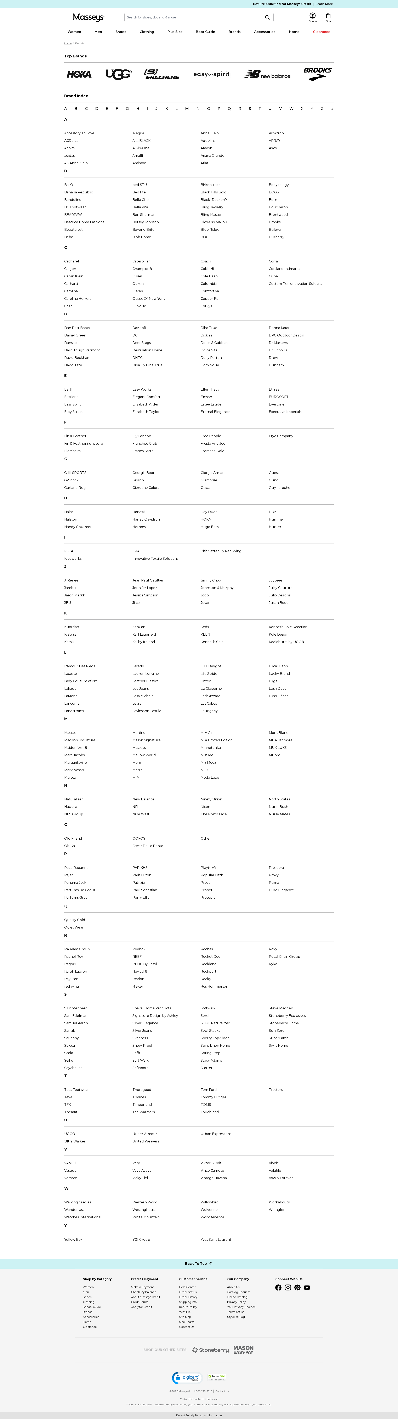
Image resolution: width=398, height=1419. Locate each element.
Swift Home (278, 1046)
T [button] (259, 108)
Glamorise (209, 480)
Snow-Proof (142, 1046)
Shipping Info (188, 1302)
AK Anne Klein (76, 163)
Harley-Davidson (146, 519)
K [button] (166, 108)
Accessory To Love (79, 133)
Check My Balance (143, 1292)
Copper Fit (209, 299)
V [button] (280, 108)
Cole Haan (209, 276)
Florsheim (72, 451)
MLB (204, 770)
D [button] (96, 108)
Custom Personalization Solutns (295, 284)
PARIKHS (140, 868)
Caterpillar (141, 261)
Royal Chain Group (284, 957)
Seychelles (73, 1068)
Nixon (205, 807)
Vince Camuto (212, 1171)
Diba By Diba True (147, 365)
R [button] (240, 108)
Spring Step (210, 1053)
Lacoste (70, 674)
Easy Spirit (72, 404)
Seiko (68, 1060)
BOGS (274, 192)
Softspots (140, 1068)
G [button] (127, 108)
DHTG (137, 358)
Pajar (68, 875)
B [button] (75, 108)
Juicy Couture (280, 588)
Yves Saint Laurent (216, 1240)
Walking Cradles (77, 1202)
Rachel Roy (73, 957)
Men (98, 32)
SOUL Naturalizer (215, 1023)
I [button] (147, 108)
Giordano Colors (145, 488)
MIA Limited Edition (217, 740)
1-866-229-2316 (203, 1391)
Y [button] (312, 108)
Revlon (138, 979)
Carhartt (71, 284)
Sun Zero (276, 1031)
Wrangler (277, 1210)
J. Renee (71, 580)
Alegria (138, 133)
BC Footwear (75, 207)
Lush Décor (278, 696)
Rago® (70, 964)
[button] (187, 1378)
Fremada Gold (212, 451)
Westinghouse (144, 1210)
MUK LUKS (278, 748)
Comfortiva (210, 291)
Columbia (209, 284)
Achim (69, 148)
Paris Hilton (141, 875)
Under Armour (144, 1134)
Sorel (205, 1016)
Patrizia (138, 883)
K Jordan (71, 627)
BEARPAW (73, 215)
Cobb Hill (208, 269)
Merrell (138, 770)
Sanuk (69, 1031)
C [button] (86, 108)
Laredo (138, 666)
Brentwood (278, 215)
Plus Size (175, 32)
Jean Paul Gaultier (148, 580)
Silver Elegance (145, 1023)
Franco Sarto (143, 451)
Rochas (207, 949)
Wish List (185, 1311)
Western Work (144, 1202)
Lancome (72, 703)
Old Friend (73, 838)
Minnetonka (211, 748)
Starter (206, 1068)
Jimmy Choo (211, 580)
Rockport (208, 972)
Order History (188, 1297)
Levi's (136, 703)
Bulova (275, 230)
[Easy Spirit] (212, 74)
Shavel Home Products (151, 1008)
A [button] (65, 108)
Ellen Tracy (210, 389)
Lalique (70, 689)
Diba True (209, 328)
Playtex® (208, 868)
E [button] (107, 108)
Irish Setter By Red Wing (221, 551)
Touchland (210, 1112)
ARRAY (274, 141)
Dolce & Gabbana (215, 343)
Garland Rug (75, 488)
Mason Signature (146, 740)
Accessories (264, 32)
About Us (233, 1287)
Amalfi (137, 156)
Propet (206, 890)
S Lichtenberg (76, 1008)
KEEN (205, 634)
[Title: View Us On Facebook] (278, 1287)
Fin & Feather (75, 436)
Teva (68, 1097)
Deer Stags (141, 343)
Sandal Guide (92, 1307)
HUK (273, 512)
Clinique (139, 306)
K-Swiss (70, 634)
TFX (67, 1105)
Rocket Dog (211, 957)
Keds (205, 627)
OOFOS (138, 838)
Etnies (274, 389)
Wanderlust (74, 1210)
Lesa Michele (143, 696)
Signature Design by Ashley (155, 1016)
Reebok (139, 949)
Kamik (69, 642)
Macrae (70, 733)
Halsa (68, 512)
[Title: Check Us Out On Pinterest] (297, 1287)
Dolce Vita (209, 350)
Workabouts (279, 1202)
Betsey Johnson (145, 222)
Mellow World (144, 755)
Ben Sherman (143, 215)
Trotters (276, 1090)
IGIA (136, 551)
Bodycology (279, 185)
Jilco (136, 603)
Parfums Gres (75, 897)
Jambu (70, 588)
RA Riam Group (77, 949)
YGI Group (141, 1240)
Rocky (206, 979)
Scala (68, 1053)
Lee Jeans (140, 689)
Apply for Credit (141, 1307)
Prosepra (208, 897)
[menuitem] (74, 31)
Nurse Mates (279, 814)
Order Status (188, 1292)
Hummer (276, 519)
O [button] (208, 108)
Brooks (274, 222)
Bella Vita (140, 207)
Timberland (142, 1105)
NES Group (73, 814)
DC (134, 335)
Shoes (120, 32)
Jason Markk (74, 595)
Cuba (273, 276)
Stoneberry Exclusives (287, 1016)
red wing (71, 986)
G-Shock (71, 480)
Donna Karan (279, 328)
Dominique (210, 365)
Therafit (71, 1112)
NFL (135, 807)
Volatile (275, 1171)
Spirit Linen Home (215, 1046)
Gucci (205, 488)
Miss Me (207, 755)
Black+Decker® (214, 200)
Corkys (206, 306)
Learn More (324, 4)
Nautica (70, 807)
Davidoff (139, 328)
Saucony (71, 1038)
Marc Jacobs (74, 755)
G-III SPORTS (75, 473)
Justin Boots (279, 603)
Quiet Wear (74, 927)
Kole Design (279, 634)
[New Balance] (267, 74)
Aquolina (208, 141)
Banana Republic (78, 192)
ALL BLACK (141, 141)
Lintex (206, 681)
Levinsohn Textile (146, 711)
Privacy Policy (236, 1302)
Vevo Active (142, 1171)
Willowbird (210, 1202)
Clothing (147, 32)
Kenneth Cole (212, 642)
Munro (274, 755)
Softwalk (208, 1008)
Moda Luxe (210, 777)
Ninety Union (211, 799)
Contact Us (186, 1326)
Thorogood (141, 1090)
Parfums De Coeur (79, 890)
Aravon (206, 148)
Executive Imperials (285, 412)
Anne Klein (210, 133)
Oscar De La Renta (147, 846)
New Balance (143, 799)
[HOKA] (78, 74)
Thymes (139, 1097)
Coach (206, 261)
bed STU (139, 185)
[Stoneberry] (210, 1349)
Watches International (82, 1217)
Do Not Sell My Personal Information (199, 1415)
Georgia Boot (143, 473)
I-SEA (68, 551)
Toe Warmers (143, 1112)
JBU (67, 603)
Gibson (138, 480)
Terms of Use (235, 1311)
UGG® (69, 1134)
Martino (138, 733)
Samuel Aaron (76, 1023)
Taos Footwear (76, 1090)
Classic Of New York (148, 299)
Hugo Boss (209, 527)
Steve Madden (281, 1008)
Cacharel (71, 261)
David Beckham (77, 358)
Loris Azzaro (210, 696)
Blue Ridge (210, 230)
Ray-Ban (71, 979)
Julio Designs (279, 595)
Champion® (142, 269)
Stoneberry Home (284, 1023)
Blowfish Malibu (214, 222)
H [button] (137, 108)
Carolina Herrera (77, 299)
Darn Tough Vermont (82, 350)
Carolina (71, 291)
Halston (70, 519)
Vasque (70, 1171)
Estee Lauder (212, 404)
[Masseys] (88, 17)
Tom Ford (209, 1090)
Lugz (273, 681)
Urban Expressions (216, 1134)
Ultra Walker (74, 1141)
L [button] (176, 108)
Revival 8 (139, 972)
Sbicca (69, 1046)
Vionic (274, 1163)
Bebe (68, 237)
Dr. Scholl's (278, 350)
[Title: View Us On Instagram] (288, 1287)
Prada (205, 883)
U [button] (270, 108)
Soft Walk (140, 1060)
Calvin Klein (73, 276)
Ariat (204, 163)
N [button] (198, 108)
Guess (274, 473)
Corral (274, 261)
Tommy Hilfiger (213, 1097)
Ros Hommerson (214, 986)
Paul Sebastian (144, 890)
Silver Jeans (142, 1031)
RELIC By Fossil (144, 964)
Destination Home (147, 350)
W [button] (291, 108)
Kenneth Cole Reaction (288, 627)
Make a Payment (142, 1287)
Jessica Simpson (145, 595)
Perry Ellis (140, 897)
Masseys (139, 748)
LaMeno (71, 696)
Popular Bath (212, 875)
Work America (212, 1217)
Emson (206, 397)
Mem (136, 763)
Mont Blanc (278, 733)
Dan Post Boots (77, 328)
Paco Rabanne (76, 868)
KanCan (138, 627)
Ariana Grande (212, 156)
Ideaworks (72, 559)
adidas (69, 156)
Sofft (136, 1053)
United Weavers (145, 1141)
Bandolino (72, 200)
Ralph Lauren (75, 972)
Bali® (68, 185)
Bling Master (211, 215)
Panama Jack (75, 883)
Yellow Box (73, 1240)
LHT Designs (211, 666)
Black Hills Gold (214, 192)
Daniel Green (75, 335)
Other (206, 838)
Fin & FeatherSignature (83, 443)
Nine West (140, 814)
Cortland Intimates (284, 269)
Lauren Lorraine (145, 674)
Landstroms (74, 711)
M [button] (187, 108)
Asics (273, 148)
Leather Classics (145, 681)
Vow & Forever (281, 1178)
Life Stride (209, 674)
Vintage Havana (214, 1178)
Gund (274, 480)
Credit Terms (139, 1302)
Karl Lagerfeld (144, 634)
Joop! (205, 595)
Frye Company (281, 436)
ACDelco (71, 141)
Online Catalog (237, 1297)
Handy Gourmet (78, 527)
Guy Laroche (279, 488)
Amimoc (139, 163)
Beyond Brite (143, 230)
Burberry (276, 237)
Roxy (273, 949)
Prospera (276, 868)
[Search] (267, 17)
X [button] (302, 108)
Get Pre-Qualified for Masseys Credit (282, 4)
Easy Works (141, 389)
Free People (211, 436)
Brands (235, 32)
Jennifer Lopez (144, 588)
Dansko (70, 343)
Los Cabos (209, 703)
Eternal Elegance (215, 412)
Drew (273, 358)
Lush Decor (278, 689)
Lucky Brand (279, 674)
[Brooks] (318, 74)
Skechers (140, 1038)
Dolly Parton (211, 358)
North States (279, 799)
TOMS (206, 1105)
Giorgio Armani (213, 473)
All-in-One (140, 148)
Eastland (71, 397)
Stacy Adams (211, 1060)
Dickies (206, 335)
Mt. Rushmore (280, 740)
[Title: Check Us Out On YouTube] (307, 1287)
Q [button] (229, 108)
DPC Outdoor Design (286, 335)
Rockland (209, 964)
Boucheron (278, 207)
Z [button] (322, 108)
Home (294, 32)
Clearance (321, 32)
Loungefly (209, 711)
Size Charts (186, 1321)
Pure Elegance (281, 890)
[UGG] (118, 74)
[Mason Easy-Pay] (244, 1350)
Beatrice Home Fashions (84, 222)
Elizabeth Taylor (146, 412)
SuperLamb (279, 1038)
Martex (70, 777)
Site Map (185, 1316)
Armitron (276, 133)
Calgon (70, 269)
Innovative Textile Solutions (155, 559)
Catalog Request (238, 1292)
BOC (204, 237)
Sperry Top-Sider (215, 1038)
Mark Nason (74, 770)
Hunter (275, 527)
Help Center (187, 1287)
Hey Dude (209, 512)
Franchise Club (144, 443)
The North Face (214, 814)
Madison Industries (79, 740)
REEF (137, 957)
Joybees (275, 580)
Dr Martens (278, 343)
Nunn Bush (278, 807)
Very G (137, 1163)
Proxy (274, 875)
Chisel (137, 276)
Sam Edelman (75, 1016)
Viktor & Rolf (211, 1163)
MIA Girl (207, 733)
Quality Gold (74, 920)
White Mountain (146, 1217)
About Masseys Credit (145, 1297)
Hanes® (139, 512)
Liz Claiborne (211, 689)
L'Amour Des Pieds (79, 666)
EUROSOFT (279, 397)
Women (74, 32)
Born (273, 200)
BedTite (139, 192)
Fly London (141, 436)
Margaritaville (75, 763)
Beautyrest (73, 230)
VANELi (70, 1163)
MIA (135, 777)
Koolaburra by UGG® (286, 642)
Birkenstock (211, 185)
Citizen (138, 284)
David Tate (73, 365)
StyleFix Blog (236, 1316)
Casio (68, 306)
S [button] (250, 108)
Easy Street (73, 412)
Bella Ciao (140, 200)
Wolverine (209, 1210)
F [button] (117, 108)
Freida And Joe (213, 443)
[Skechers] (162, 74)
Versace (70, 1178)
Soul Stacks (210, 1031)
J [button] (156, 108)
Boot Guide (205, 32)
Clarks (137, 291)
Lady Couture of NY (80, 681)
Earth (69, 389)
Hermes (139, 527)
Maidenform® (75, 748)
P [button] (219, 108)
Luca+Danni (279, 666)
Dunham (276, 365)
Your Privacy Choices (241, 1307)
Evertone (276, 404)
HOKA (206, 519)
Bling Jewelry (212, 207)
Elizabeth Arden (145, 404)
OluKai (69, 846)
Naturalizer (73, 799)
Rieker (137, 986)
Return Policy (188, 1307)
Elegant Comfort (146, 397)
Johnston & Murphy (217, 588)
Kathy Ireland (143, 642)
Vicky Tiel (140, 1178)
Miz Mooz (208, 763)
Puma (274, 883)
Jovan (205, 603)
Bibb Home (141, 237)
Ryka (273, 964)
